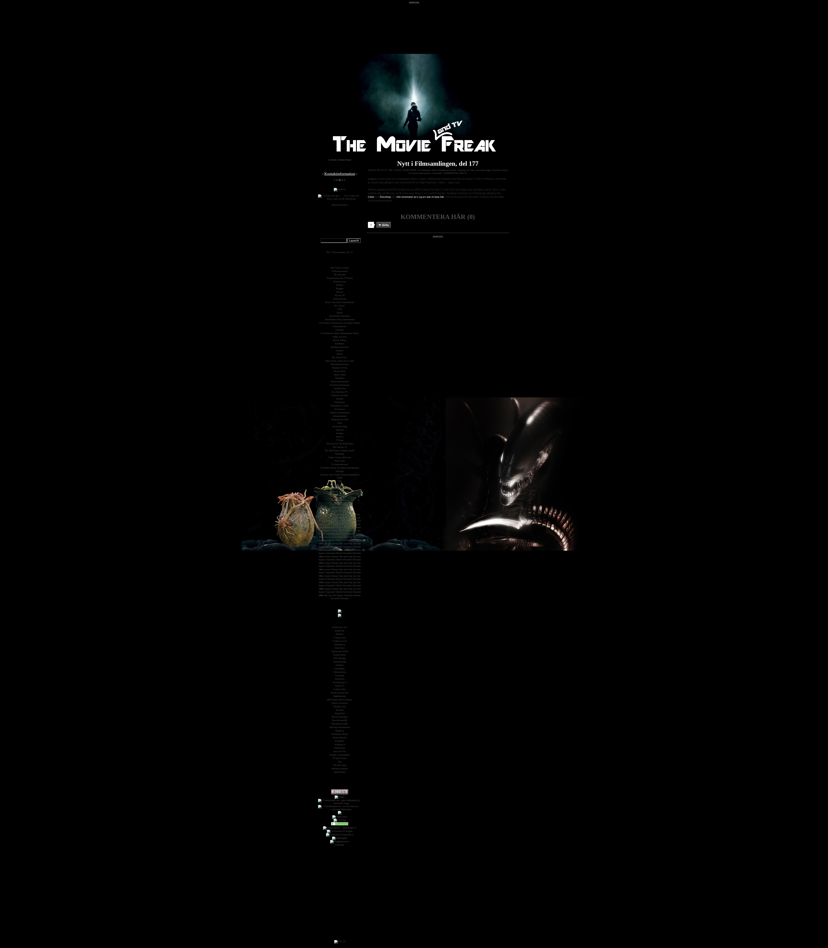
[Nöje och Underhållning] (339, 824)
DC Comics (339, 306)
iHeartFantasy (340, 772)
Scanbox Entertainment (340, 412)
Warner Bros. (339, 484)
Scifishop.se (339, 744)
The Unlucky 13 (340, 447)
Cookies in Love (339, 641)
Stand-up (339, 430)
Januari (342, 504)
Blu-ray (339, 292)
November (347, 521)
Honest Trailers (339, 340)
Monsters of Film (339, 368)
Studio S (339, 437)
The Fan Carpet (339, 765)
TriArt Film (339, 461)
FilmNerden (339, 668)
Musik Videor (340, 374)
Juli (359, 518)
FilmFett (339, 665)
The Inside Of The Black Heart (339, 443)
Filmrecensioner (340, 326)
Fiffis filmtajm (339, 658)
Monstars (340, 710)
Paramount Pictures (339, 395)
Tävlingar (340, 471)
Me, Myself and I (339, 357)
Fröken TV (339, 686)
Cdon (371, 196)
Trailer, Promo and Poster (339, 457)
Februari (334, 518)
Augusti (321, 521)
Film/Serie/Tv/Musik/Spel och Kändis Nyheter (339, 323)
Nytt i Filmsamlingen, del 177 (437, 163)
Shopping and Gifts (465, 170)
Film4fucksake (339, 662)
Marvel (340, 354)
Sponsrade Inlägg (483, 170)
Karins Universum (340, 703)
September (346, 514)
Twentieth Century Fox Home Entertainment (339, 468)
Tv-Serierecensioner (339, 464)
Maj (350, 518)
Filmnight (339, 675)
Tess (340, 762)
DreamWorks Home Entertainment (339, 319)
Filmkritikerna (339, 672)
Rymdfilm (339, 741)
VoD (340, 481)
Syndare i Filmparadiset (339, 755)
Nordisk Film (340, 388)
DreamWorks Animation (339, 316)
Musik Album (340, 371)
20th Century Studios (339, 268)
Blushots (339, 634)
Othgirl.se (339, 730)
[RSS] (339, 941)
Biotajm (339, 285)
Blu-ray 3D (340, 295)
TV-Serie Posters (339, 758)
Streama (339, 433)
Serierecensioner (340, 416)
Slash (339, 423)
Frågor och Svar (340, 337)
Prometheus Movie (339, 734)
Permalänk (437, 173)
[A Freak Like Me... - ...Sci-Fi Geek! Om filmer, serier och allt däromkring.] (339, 199)
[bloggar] (340, 797)
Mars (346, 507)
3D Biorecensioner (340, 271)
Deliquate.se (339, 644)
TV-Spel (339, 440)
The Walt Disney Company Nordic (340, 450)
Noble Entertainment (340, 381)
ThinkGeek (339, 454)
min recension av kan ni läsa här (420, 196)
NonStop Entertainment (339, 727)
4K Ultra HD (339, 274)
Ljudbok (339, 350)
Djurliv (340, 312)
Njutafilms (339, 378)
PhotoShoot (339, 402)
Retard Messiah (339, 737)
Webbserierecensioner (340, 491)
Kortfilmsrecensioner (340, 347)
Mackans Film (339, 706)
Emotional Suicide (340, 651)
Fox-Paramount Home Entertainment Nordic (437, 170)
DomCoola (339, 648)
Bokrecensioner (339, 299)
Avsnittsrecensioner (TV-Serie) (340, 278)
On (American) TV (340, 392)
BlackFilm (339, 630)
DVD (339, 309)
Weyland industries (339, 768)
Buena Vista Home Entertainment (339, 302)
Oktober (339, 521)
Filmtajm (340, 330)
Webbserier (339, 488)
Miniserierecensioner (339, 364)
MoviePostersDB (339, 720)
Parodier (339, 399)
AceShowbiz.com (339, 627)
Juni (355, 518)
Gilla (385, 225)
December (355, 514)
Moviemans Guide (340, 724)
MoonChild (340, 713)
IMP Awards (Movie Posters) (339, 699)
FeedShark (339, 845)
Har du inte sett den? (340, 693)
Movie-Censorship (340, 717)
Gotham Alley (340, 689)
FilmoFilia (339, 679)
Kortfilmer (339, 343)
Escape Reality (339, 655)
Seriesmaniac (339, 748)
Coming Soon (340, 637)
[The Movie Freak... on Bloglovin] (340, 189)
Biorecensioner (339, 281)
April (345, 511)
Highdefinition (339, 696)
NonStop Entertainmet (339, 385)
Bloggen (339, 288)
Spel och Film (339, 751)
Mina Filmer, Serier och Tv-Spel (339, 361)
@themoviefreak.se (339, 205)
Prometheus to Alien (339, 406)
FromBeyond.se (340, 682)
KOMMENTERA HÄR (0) (455, 173)
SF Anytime (339, 409)
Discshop (385, 196)
